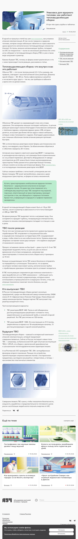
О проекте (6, 514)
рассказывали (36, 39)
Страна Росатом (25, 514)
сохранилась (50, 165)
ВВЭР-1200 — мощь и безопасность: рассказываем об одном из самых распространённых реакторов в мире (67, 335)
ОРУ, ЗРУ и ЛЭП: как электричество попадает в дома (66, 121)
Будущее (7, 485)
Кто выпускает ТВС (66, 61)
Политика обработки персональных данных (7, 521)
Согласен (61, 530)
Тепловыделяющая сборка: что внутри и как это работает (66, 54)
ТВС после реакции (66, 58)
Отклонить (61, 534)
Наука (64, 32)
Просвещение (50, 28)
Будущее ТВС (64, 64)
